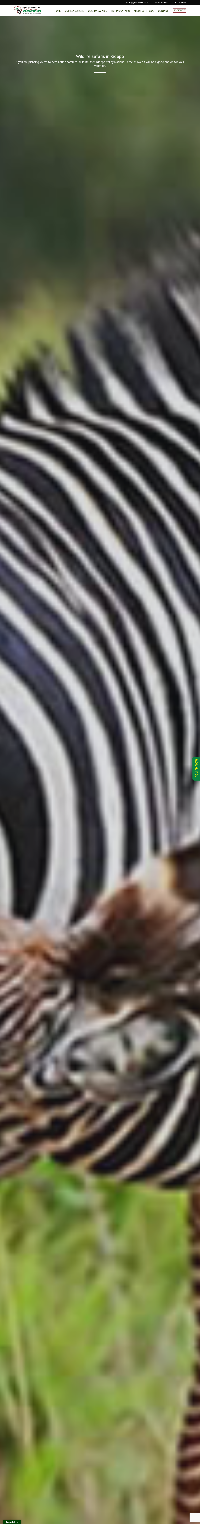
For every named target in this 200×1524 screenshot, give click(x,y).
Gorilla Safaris (74, 11)
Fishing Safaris (120, 11)
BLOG (151, 11)
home (57, 11)
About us (139, 11)
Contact (163, 11)
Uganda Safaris (97, 11)
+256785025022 (163, 2)
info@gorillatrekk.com (138, 2)
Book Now (179, 10)
